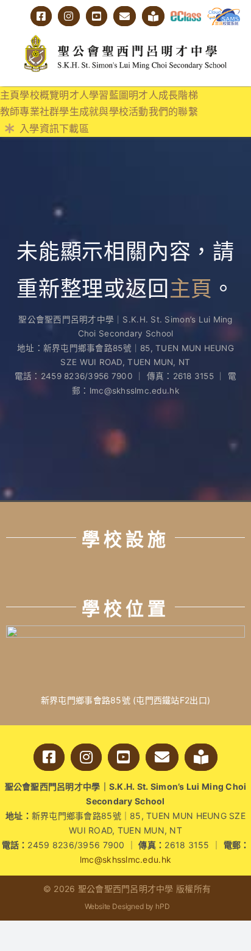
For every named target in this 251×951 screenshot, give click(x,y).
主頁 (191, 288)
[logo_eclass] (185, 16)
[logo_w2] (125, 37)
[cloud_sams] (223, 12)
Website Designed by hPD (127, 906)
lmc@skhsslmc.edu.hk (125, 859)
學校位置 (125, 608)
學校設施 (125, 539)
